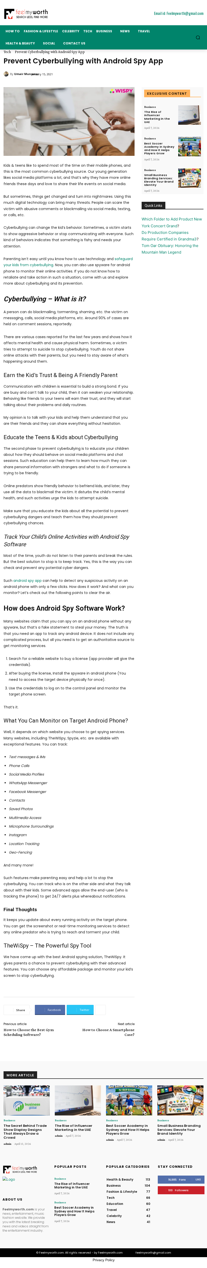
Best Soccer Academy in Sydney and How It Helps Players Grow (159, 148)
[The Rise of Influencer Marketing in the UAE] (189, 115)
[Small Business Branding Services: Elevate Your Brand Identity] (189, 178)
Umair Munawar (26, 74)
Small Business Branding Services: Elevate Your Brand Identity (158, 180)
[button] (198, 37)
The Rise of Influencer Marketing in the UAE (157, 117)
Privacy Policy (104, 1260)
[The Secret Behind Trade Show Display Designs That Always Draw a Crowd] (27, 1100)
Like (198, 1179)
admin (7, 1144)
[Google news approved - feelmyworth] (26, 1183)
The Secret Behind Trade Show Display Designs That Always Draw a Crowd (25, 1131)
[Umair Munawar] (7, 74)
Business (150, 106)
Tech (7, 52)
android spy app (27, 580)
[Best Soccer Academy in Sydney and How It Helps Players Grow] (189, 146)
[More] (100, 1010)
